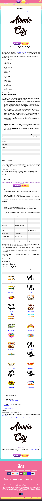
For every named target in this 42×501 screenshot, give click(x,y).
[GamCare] (6, 479)
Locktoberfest (31, 349)
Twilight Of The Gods (11, 282)
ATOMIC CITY (6, 405)
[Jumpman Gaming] (21, 467)
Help (14, 470)
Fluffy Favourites (34, 470)
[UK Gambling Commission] (21, 479)
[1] (10, 179)
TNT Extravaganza (31, 330)
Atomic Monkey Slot (11, 330)
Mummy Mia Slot (30, 301)
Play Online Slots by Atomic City (21, 11)
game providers (4, 270)
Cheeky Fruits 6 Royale (11, 320)
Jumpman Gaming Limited (15, 487)
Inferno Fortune (30, 368)
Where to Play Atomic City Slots (12, 400)
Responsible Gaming (8, 470)
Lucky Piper (11, 311)
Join (23, 1)
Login (18, 1)
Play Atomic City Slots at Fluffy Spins (11, 392)
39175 (14, 488)
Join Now (17, 43)
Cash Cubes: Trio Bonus (30, 339)
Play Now (25, 43)
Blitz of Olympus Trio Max (11, 301)
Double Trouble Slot (11, 292)
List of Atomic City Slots (8, 408)
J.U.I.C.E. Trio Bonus (11, 378)
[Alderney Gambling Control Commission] (34, 479)
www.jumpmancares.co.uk (33, 484)
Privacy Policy (27, 470)
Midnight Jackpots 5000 (31, 320)
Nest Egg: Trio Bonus (11, 349)
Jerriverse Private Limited (21, 52)
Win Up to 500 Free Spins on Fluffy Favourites (21, 417)
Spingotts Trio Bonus (11, 368)
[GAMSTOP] (15, 479)
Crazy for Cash (30, 378)
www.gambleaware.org (24, 484)
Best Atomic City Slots (8, 407)
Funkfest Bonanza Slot (30, 387)
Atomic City (28, 51)
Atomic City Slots (30, 282)
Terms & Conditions (20, 470)
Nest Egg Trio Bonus (31, 311)
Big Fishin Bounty (11, 387)
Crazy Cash (11, 339)
